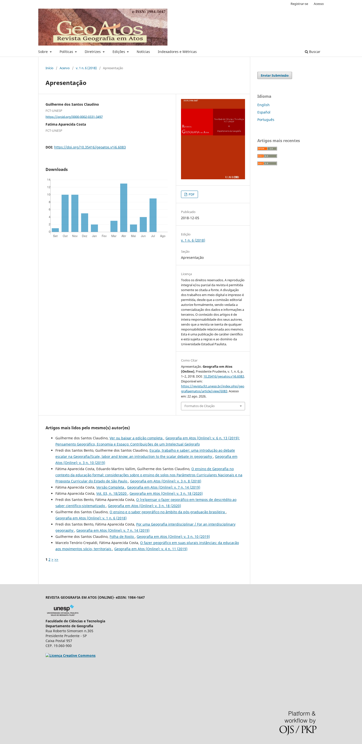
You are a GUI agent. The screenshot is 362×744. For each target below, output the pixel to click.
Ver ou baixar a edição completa (137, 438)
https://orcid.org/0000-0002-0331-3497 (74, 116)
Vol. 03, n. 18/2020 (112, 493)
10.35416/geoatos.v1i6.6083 (223, 376)
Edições (119, 51)
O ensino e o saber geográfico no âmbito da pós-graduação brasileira (168, 512)
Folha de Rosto (122, 536)
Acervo (65, 68)
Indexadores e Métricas (177, 51)
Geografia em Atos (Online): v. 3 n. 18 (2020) (166, 493)
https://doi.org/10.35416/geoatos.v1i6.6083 (90, 147)
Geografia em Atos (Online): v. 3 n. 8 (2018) (165, 481)
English (263, 104)
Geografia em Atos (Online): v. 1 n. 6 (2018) (91, 518)
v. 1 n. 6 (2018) (86, 68)
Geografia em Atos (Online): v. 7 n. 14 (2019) (163, 487)
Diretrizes (93, 51)
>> (56, 559)
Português (265, 119)
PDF (191, 194)
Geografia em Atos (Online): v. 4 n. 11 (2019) (150, 548)
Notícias (143, 51)
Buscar (314, 51)
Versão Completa (110, 487)
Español (263, 112)
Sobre (43, 51)
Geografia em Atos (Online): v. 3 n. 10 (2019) (173, 536)
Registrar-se (299, 3)
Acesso (319, 3)
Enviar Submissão (275, 75)
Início (49, 68)
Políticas (67, 51)
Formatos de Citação (199, 406)
